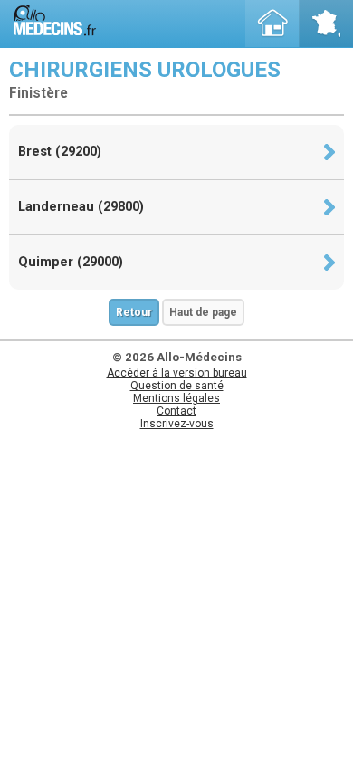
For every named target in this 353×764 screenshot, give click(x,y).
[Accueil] (272, 23)
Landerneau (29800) (81, 207)
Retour (134, 312)
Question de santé (177, 385)
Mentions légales (176, 398)
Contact (176, 411)
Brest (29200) (59, 151)
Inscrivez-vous (177, 423)
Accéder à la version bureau (177, 373)
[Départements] (326, 23)
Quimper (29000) (70, 262)
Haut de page (203, 312)
